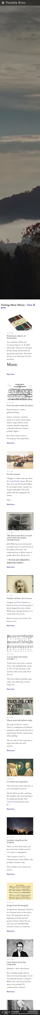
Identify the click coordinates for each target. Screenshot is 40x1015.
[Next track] (9, 1012)
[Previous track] (3, 1012)
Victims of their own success (19, 598)
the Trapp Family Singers (16, 481)
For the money (13, 474)
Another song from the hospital (17, 841)
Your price (33, 1011)
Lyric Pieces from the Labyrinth (16, 963)
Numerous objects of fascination (16, 337)
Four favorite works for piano (20, 405)
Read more (11, 374)
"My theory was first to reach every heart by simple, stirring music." (19, 538)
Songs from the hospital (17, 905)
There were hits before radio (19, 720)
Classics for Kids (19, 605)
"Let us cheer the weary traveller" (17, 658)
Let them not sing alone (17, 782)
